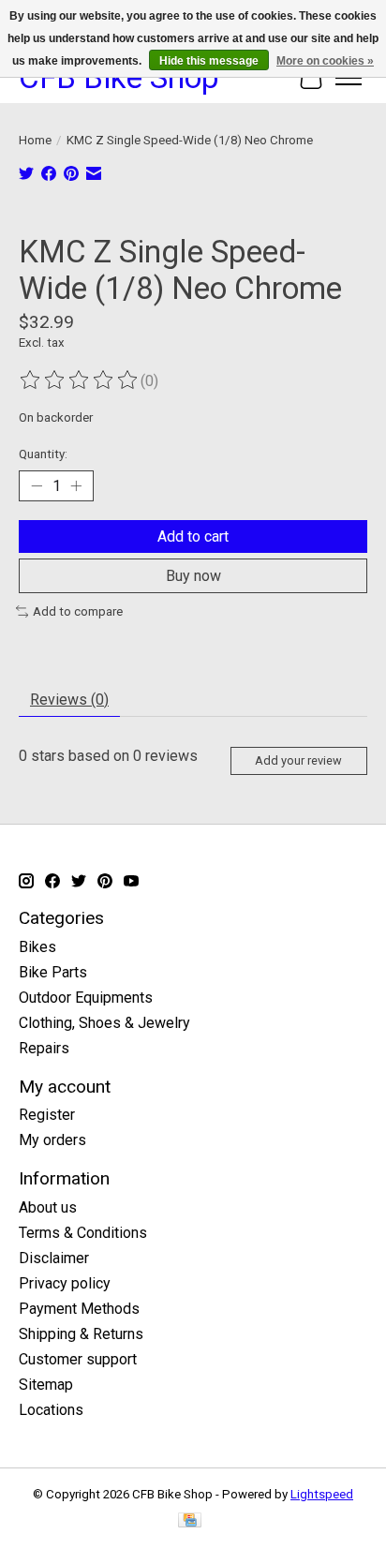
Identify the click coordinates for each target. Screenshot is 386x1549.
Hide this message (209, 60)
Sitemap (46, 1384)
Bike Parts (53, 972)
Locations (51, 1410)
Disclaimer (54, 1258)
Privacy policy (65, 1283)
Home (35, 140)
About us (48, 1207)
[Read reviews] (80, 380)
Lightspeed (321, 1494)
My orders (52, 1140)
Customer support (78, 1359)
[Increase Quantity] (76, 485)
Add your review (298, 760)
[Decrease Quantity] (36, 485)
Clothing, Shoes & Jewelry (104, 1023)
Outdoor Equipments (86, 997)
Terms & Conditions (83, 1233)
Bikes (37, 947)
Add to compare (78, 611)
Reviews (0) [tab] (69, 699)
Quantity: (43, 454)
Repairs (44, 1048)
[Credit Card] (189, 1521)
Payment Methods (79, 1309)
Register (47, 1115)
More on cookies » (325, 60)
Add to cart (193, 536)
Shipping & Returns (81, 1334)
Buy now (193, 576)
